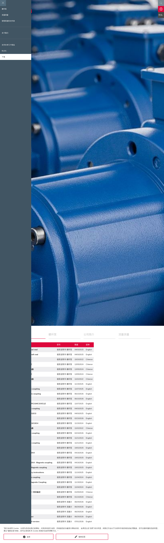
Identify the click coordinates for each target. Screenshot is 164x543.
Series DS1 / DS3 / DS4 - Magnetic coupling (33, 463)
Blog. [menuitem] (4, 51)
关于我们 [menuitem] (5, 33)
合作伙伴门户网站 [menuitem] (8, 45)
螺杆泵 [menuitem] (4, 9)
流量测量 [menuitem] (5, 15)
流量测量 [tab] (123, 334)
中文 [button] (160, 15)
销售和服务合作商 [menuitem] (8, 21)
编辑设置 (82, 537)
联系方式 (161, 9)
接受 (28, 537)
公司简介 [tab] (89, 334)
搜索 (161, 3)
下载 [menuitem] (3, 57)
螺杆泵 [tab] (53, 334)
